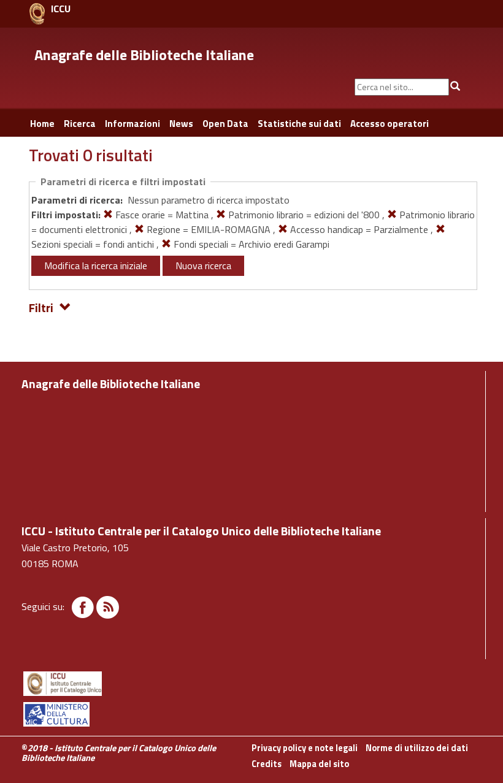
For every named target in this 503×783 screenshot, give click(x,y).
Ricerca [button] (80, 123)
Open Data (225, 123)
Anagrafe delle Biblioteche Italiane (144, 55)
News (181, 123)
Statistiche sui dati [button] (299, 123)
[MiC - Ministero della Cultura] (251, 714)
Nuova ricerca (203, 265)
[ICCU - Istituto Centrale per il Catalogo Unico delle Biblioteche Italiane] (37, 14)
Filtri (41, 306)
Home (42, 123)
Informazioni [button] (132, 123)
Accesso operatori (389, 123)
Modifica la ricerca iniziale (95, 265)
